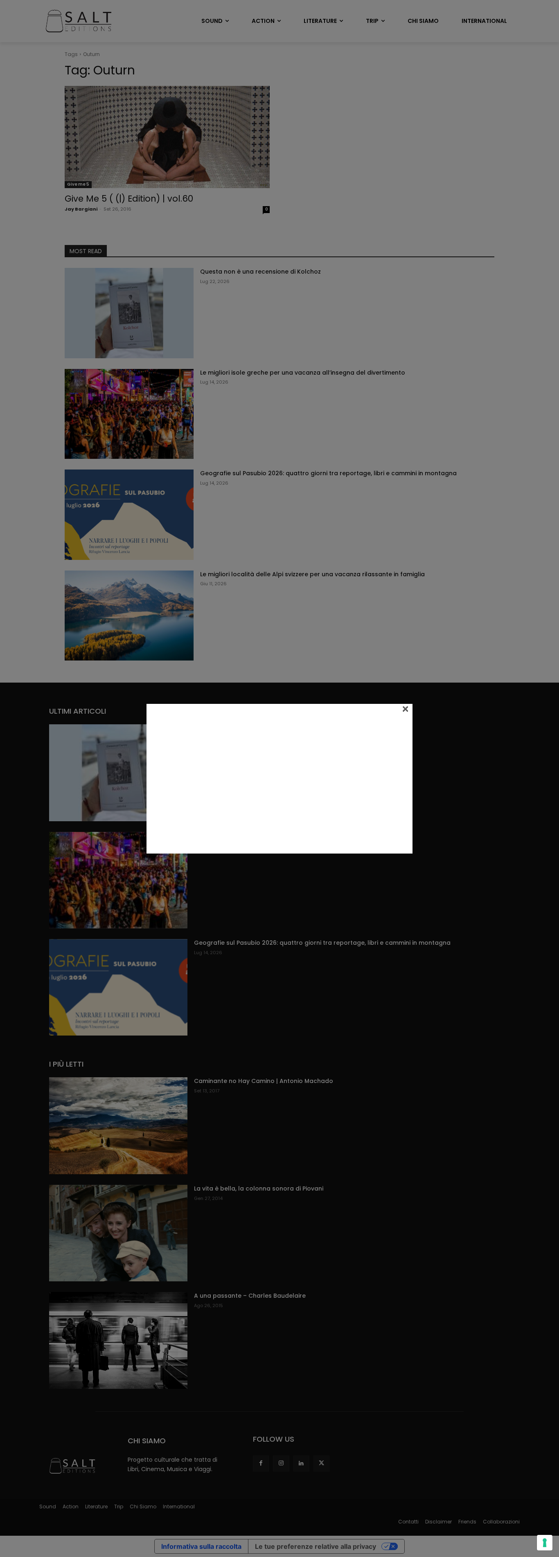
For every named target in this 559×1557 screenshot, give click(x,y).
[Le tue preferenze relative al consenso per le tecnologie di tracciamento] (544, 1542)
